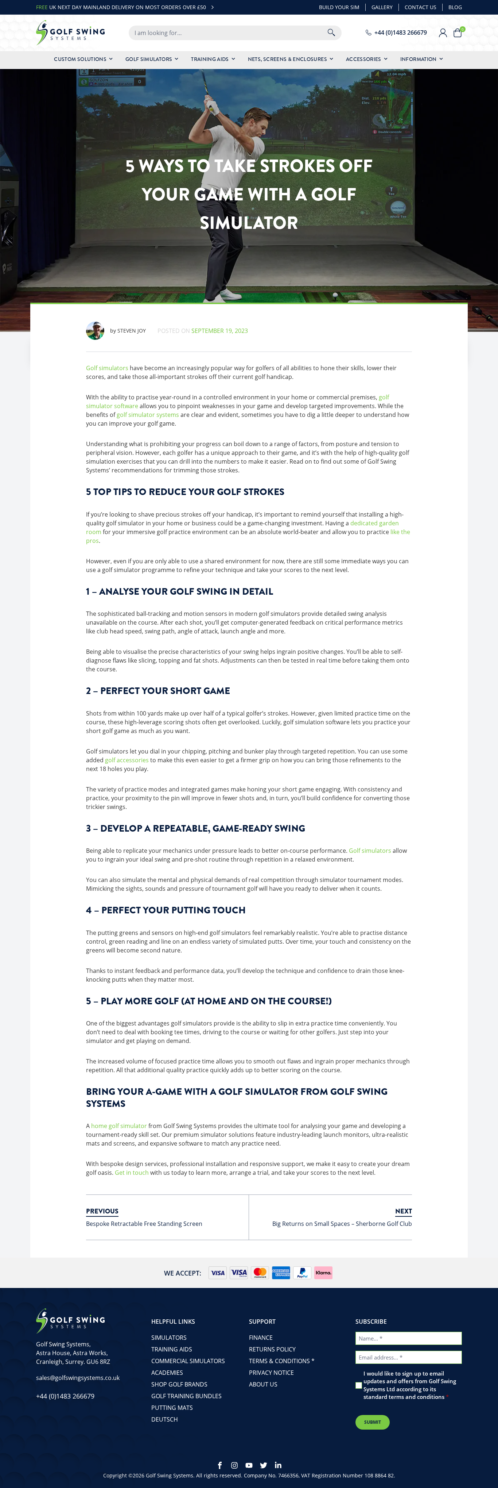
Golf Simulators (148, 59)
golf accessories (127, 760)
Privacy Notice (271, 1373)
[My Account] (446, 32)
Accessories (363, 59)
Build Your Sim (339, 7)
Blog (455, 7)
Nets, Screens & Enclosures (287, 59)
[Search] (331, 33)
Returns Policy (272, 1349)
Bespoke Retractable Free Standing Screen (144, 1224)
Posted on (202, 331)
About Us (263, 1384)
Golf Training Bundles (186, 1396)
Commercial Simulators (188, 1361)
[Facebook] (219, 1465)
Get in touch (132, 1173)
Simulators (169, 1338)
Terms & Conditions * (282, 1361)
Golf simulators (107, 368)
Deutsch (164, 1419)
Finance (261, 1338)
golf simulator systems (148, 415)
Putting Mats (172, 1408)
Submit (372, 1422)
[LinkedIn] (278, 1465)
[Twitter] (263, 1465)
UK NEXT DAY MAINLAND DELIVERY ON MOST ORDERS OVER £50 (121, 7)
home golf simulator (119, 1126)
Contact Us (420, 7)
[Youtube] (249, 1465)
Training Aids (210, 59)
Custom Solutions (80, 59)
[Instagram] (234, 1465)
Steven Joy (128, 330)
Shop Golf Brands (179, 1384)
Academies (167, 1373)
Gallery (382, 7)
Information (418, 59)
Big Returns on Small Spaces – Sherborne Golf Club (342, 1224)
